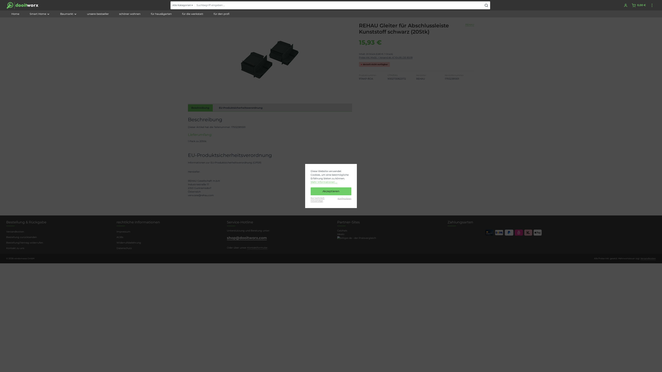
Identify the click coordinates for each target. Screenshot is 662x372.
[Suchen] (486, 5)
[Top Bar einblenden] (652, 5)
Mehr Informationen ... (324, 182)
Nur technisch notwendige (317, 199)
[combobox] (338, 5)
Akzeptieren (331, 191)
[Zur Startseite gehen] (22, 5)
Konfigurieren (344, 198)
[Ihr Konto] (625, 5)
